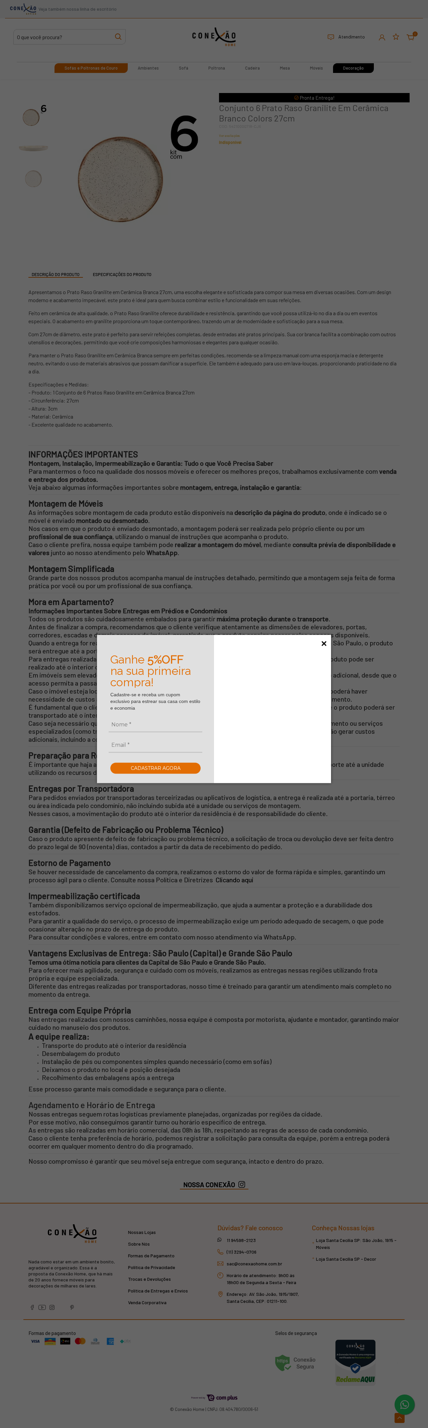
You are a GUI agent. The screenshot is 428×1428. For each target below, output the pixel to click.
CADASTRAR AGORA (156, 768)
